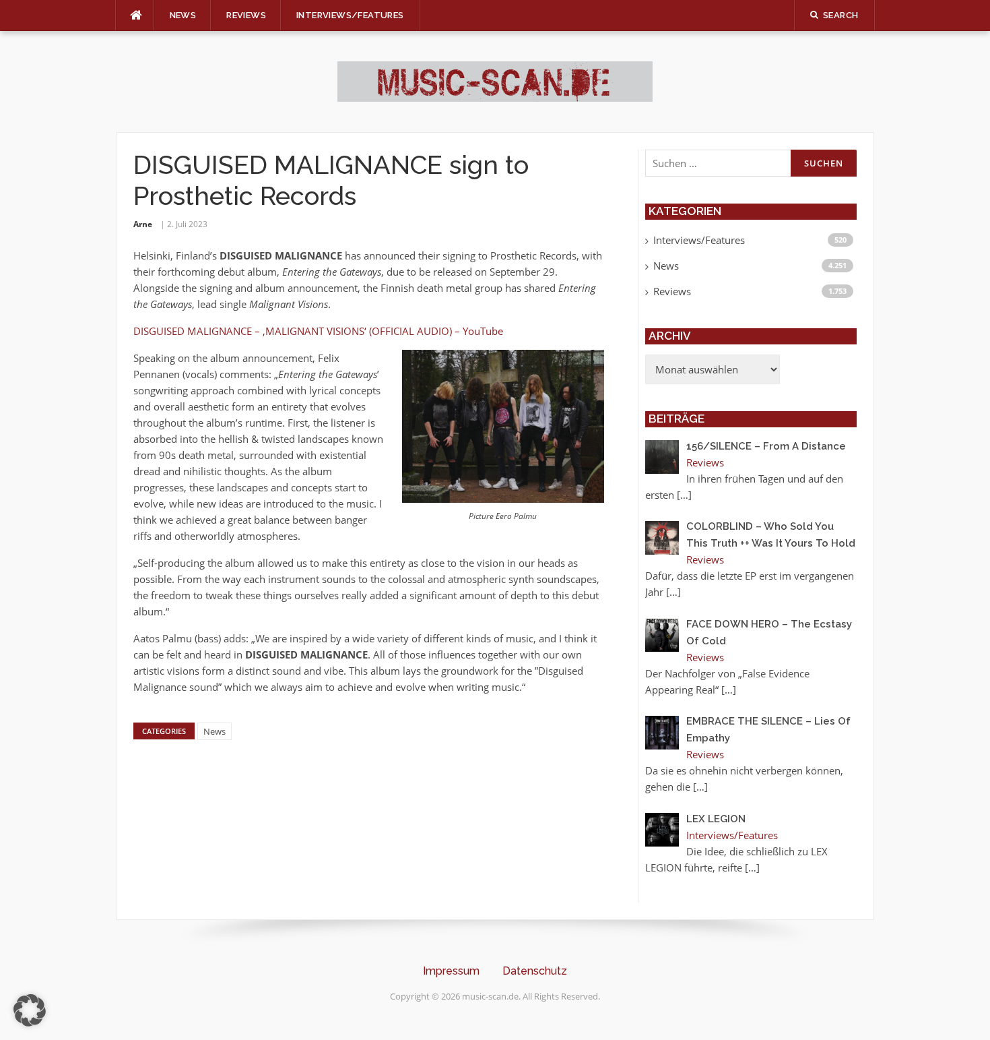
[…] (684, 494)
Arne (142, 224)
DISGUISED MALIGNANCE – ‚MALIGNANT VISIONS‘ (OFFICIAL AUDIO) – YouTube (318, 331)
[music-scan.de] (495, 80)
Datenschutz (534, 971)
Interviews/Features (350, 15)
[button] (29, 1010)
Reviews (246, 15)
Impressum (451, 971)
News (183, 15)
